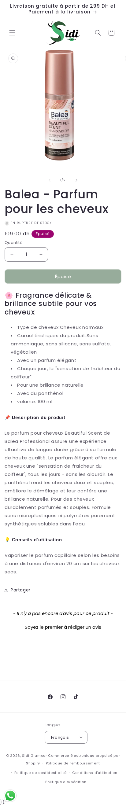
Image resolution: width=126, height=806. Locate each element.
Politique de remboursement (73, 763)
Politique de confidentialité (40, 772)
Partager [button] (21, 590)
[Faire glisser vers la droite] (76, 180)
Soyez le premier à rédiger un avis (63, 627)
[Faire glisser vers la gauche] (49, 180)
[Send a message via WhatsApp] (10, 796)
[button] (12, 32)
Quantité (14, 242)
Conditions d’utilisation (94, 772)
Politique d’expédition (65, 781)
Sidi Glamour (34, 755)
